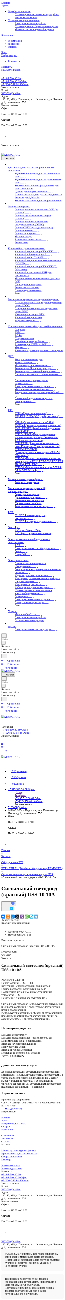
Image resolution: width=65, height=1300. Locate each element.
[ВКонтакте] (3, 917)
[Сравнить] (7, 908)
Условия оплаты (10, 1165)
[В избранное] (8, 903)
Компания (7, 1129)
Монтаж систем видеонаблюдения (34, 29)
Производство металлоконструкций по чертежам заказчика (37, 16)
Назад (19, 792)
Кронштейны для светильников (19, 1153)
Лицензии (14, 43)
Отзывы (12, 46)
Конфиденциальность (13, 1123)
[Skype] (31, 917)
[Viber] (22, 917)
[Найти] (4, 656)
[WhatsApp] (27, 917)
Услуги (5, 1120)
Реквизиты (14, 61)
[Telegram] (36, 917)
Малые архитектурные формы (18, 1150)
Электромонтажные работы (30, 23)
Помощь (6, 1159)
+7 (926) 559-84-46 (14, 84)
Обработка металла (19, 11)
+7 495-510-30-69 (11, 78)
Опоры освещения (11, 1156)
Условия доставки (11, 1168)
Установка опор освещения (24, 20)
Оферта (5, 1126)
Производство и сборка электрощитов (36, 26)
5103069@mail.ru (10, 93)
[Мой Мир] (13, 917)
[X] (17, 917)
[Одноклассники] (8, 917)
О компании (15, 40)
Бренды (5, 1117)
